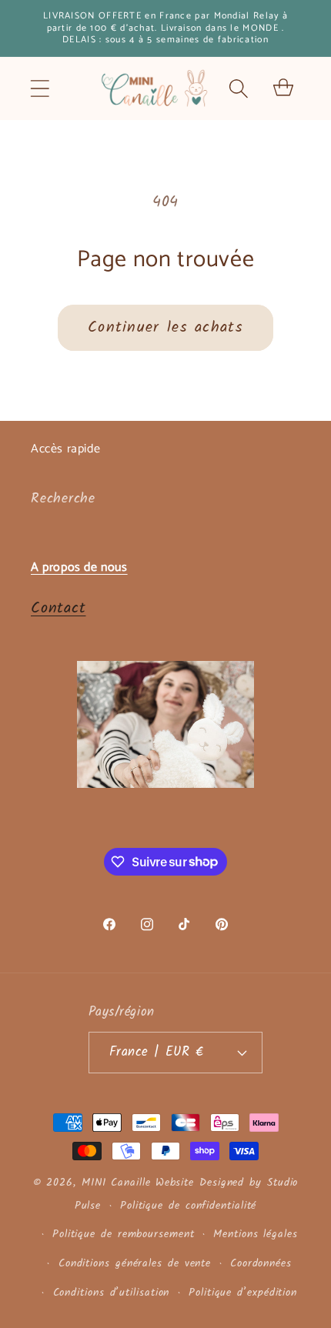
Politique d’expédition (243, 1293)
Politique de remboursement (123, 1234)
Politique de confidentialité (188, 1206)
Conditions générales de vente (135, 1264)
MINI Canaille (116, 1183)
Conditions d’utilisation (111, 1293)
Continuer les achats (165, 327)
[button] (40, 88)
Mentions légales (255, 1234)
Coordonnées (261, 1264)
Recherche (63, 499)
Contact (58, 608)
